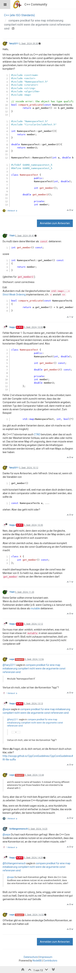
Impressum (46, 957)
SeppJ (12, 327)
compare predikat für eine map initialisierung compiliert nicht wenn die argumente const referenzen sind (34, 668)
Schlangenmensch (18, 829)
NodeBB (37, 960)
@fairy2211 (9, 665)
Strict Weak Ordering (14, 294)
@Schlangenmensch (14, 863)
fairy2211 (14, 43)
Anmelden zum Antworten (55, 223)
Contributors (50, 960)
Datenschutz (31, 957)
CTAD (37, 434)
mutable (35, 608)
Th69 (11, 235)
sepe (11, 659)
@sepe (6, 709)
